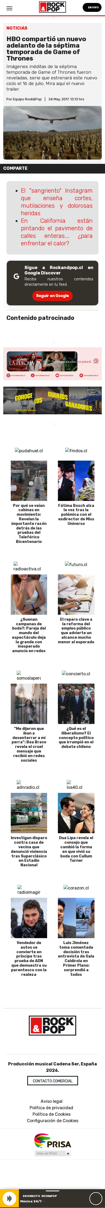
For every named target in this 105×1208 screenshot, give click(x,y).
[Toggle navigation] (9, 8)
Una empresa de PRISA (52, 1140)
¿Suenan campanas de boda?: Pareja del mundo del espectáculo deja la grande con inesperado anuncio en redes (29, 635)
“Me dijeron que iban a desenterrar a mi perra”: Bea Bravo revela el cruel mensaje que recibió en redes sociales (29, 744)
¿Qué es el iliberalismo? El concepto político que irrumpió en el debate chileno (76, 737)
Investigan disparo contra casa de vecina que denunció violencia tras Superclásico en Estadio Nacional (29, 851)
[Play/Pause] (95, 1198)
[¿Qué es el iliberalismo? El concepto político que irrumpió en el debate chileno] (76, 704)
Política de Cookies (52, 1114)
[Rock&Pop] (52, 1026)
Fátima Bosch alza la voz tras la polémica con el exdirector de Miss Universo (76, 514)
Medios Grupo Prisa (52, 1153)
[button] (52, 1207)
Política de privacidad (51, 1107)
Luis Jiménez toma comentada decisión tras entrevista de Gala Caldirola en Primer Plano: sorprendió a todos (76, 959)
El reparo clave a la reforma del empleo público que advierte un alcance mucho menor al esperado (76, 630)
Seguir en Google (52, 296)
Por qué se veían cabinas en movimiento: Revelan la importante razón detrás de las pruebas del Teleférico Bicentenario (29, 523)
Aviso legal (51, 1101)
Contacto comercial (52, 1081)
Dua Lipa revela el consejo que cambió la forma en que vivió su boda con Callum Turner (76, 849)
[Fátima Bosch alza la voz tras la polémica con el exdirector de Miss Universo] (76, 481)
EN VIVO (93, 7)
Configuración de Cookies (52, 1120)
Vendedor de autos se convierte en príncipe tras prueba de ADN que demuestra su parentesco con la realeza (29, 959)
